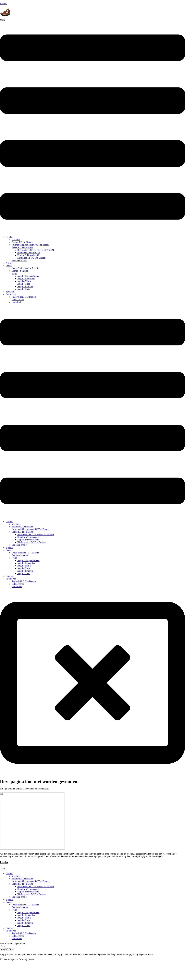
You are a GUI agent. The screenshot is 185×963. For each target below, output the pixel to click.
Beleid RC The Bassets (22, 247)
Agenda (9, 263)
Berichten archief (19, 260)
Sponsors (10, 291)
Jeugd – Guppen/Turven (28, 276)
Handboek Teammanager (28, 252)
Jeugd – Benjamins (26, 278)
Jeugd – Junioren (25, 286)
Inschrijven (11, 294)
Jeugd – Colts (23, 289)
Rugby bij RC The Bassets (24, 297)
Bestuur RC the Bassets (22, 242)
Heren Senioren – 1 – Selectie (25, 268)
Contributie (17, 302)
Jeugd (14, 273)
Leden (9, 265)
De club (9, 237)
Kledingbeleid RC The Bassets (31, 258)
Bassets (3, 3)
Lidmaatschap (18, 299)
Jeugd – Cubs (23, 284)
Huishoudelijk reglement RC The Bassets (30, 245)
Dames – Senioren (20, 271)
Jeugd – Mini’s (24, 281)
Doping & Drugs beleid (28, 255)
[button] (92, 126)
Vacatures (16, 239)
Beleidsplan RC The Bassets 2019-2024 (35, 250)
